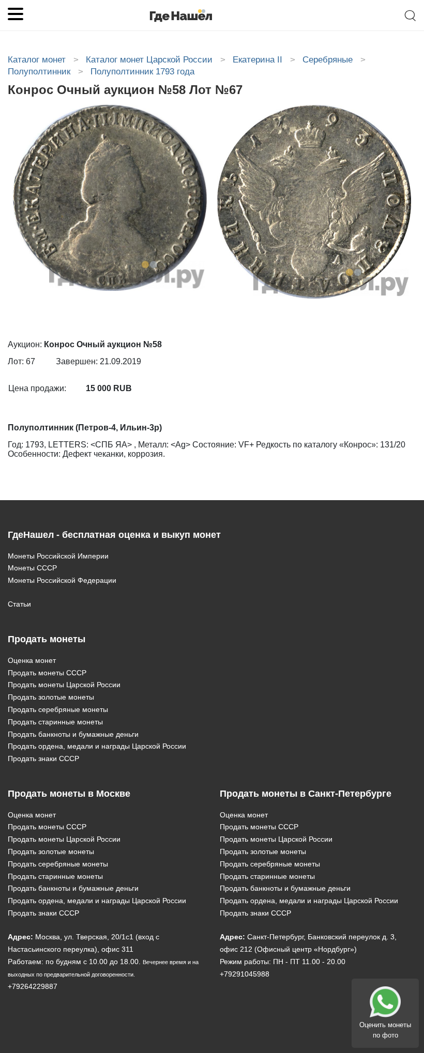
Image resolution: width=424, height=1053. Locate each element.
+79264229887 (32, 986)
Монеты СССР (32, 568)
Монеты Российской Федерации (62, 580)
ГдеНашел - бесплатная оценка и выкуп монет (114, 535)
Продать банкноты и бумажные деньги (73, 734)
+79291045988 (244, 974)
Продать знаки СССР (43, 758)
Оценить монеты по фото (385, 1030)
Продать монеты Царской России (64, 684)
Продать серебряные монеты (58, 709)
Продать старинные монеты (55, 722)
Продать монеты (46, 639)
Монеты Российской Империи (58, 556)
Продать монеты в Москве (69, 793)
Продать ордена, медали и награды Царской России (97, 746)
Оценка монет (32, 660)
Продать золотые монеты (51, 697)
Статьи (19, 604)
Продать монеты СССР (47, 673)
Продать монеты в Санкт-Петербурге (305, 793)
